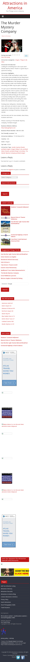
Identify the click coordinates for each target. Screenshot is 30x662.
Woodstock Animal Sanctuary (9, 259)
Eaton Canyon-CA (6, 306)
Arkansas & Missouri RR (8, 308)
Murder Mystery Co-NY (8, 324)
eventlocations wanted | (20, 616)
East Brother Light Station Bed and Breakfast (20, 222)
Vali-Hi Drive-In (5, 262)
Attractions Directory (6, 589)
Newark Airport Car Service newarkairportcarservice (12, 642)
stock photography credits (8, 617)
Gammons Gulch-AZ (7, 303)
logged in (11, 161)
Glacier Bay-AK (6, 313)
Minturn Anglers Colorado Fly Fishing (11, 278)
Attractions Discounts (7, 591)
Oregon (17, 60)
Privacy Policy (4, 599)
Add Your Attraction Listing (8, 586)
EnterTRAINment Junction (8, 275)
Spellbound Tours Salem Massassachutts (13, 270)
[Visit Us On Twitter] (18, 656)
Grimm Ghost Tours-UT (8, 319)
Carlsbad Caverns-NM (8, 321)
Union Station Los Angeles (8, 257)
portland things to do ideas (17, 151)
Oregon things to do (16, 149)
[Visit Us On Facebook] (22, 656)
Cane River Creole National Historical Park (19, 240)
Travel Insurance (5, 607)
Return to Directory (6, 36)
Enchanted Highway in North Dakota (19, 235)
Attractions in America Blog (8, 594)
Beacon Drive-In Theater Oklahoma (18, 218)
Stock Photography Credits (8, 605)
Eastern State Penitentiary (9, 267)
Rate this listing (5, 57)
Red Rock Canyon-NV (7, 311)
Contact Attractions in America (9, 597)
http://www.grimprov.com (8, 128)
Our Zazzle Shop (5, 622)
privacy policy (4, 638)
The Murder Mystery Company (10, 273)
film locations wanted (6, 616)
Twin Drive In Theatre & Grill (9, 265)
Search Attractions (6, 602)
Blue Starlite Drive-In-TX (8, 316)
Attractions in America (15, 5)
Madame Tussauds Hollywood (19, 207)
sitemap (11, 638)
